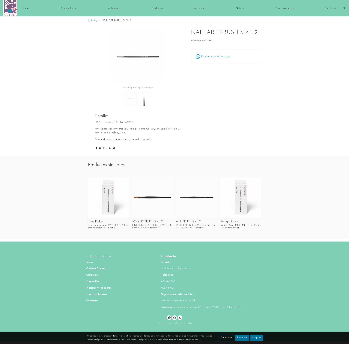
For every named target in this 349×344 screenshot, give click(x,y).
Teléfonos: (167, 275)
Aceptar (256, 337)
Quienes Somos (95, 268)
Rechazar (242, 337)
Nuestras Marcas (96, 294)
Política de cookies (164, 323)
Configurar (226, 337)
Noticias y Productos (98, 288)
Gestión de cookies (184, 323)
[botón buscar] (344, 8)
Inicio (89, 262)
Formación (92, 281)
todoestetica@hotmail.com (176, 268)
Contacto (92, 301)
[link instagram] (174, 317)
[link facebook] (169, 317)
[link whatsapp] (180, 317)
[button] (114, 8)
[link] (10, 8)
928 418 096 (168, 288)
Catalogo (93, 20)
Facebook (166, 301)
